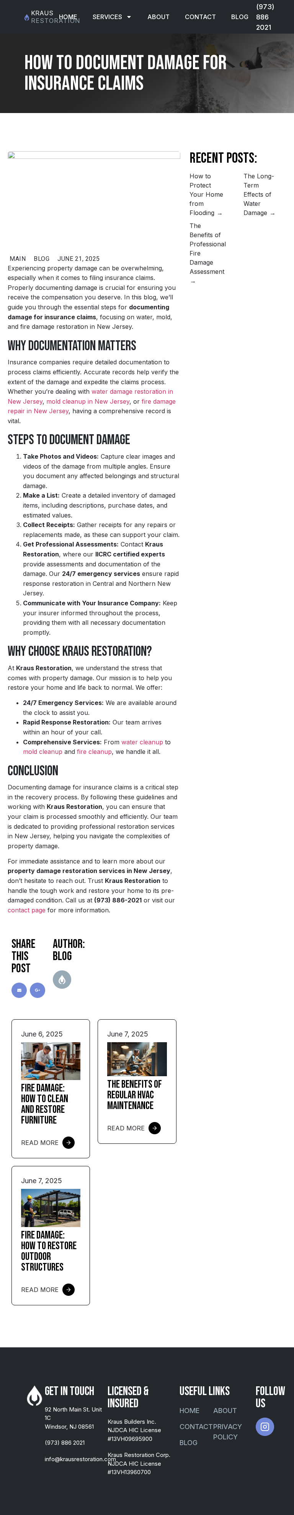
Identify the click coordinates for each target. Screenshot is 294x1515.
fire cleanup (94, 751)
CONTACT (200, 17)
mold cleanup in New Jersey (87, 401)
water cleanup (142, 742)
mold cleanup (42, 751)
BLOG (239, 17)
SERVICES (107, 17)
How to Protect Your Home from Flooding (206, 194)
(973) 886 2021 (265, 17)
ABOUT (158, 17)
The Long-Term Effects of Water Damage (258, 194)
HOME (68, 17)
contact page (27, 910)
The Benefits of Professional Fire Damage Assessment (207, 248)
